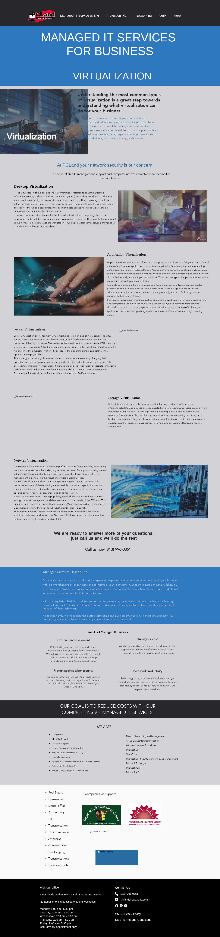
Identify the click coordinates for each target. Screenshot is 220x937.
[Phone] (116, 894)
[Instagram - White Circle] (121, 905)
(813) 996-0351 (129, 893)
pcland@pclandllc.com (134, 899)
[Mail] (116, 899)
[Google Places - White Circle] (125, 905)
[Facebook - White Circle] (116, 905)
